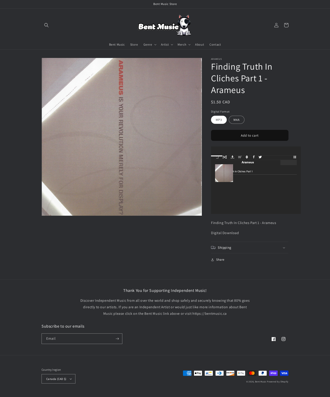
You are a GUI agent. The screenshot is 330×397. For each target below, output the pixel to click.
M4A (236, 120)
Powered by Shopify (277, 381)
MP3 (219, 120)
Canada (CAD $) (56, 379)
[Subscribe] (117, 338)
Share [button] (220, 259)
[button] (46, 25)
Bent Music (260, 381)
